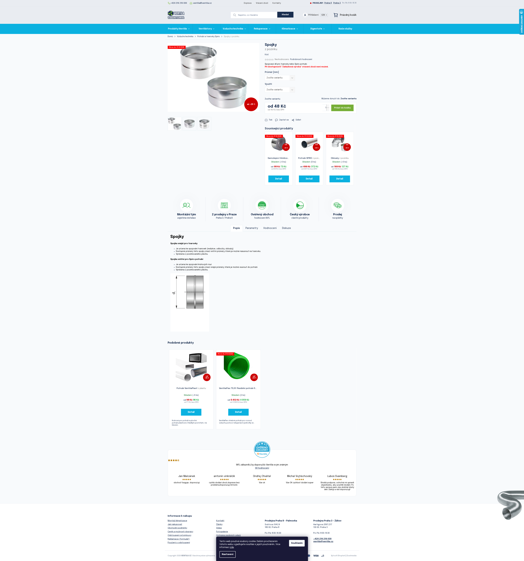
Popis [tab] (236, 228)
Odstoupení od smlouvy (179, 535)
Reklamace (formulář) (178, 539)
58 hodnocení (262, 468)
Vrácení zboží (262, 3)
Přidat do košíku (342, 108)
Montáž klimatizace (177, 521)
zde (232, 547)
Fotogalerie (222, 532)
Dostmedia (351, 556)
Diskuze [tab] (286, 228)
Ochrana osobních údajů (228, 535)
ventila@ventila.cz (323, 541)
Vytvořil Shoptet (338, 556)
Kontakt (220, 521)
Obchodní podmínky (177, 528)
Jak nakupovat (175, 524)
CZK (323, 15)
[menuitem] (179, 29)
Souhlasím (297, 543)
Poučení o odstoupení (179, 543)
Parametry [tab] (251, 228)
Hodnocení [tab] (270, 228)
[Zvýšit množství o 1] (327, 106)
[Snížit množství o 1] (327, 109)
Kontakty (276, 3)
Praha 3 (337, 3)
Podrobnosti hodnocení (301, 59)
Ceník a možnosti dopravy (180, 532)
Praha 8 (328, 3)
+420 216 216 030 (322, 539)
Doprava (248, 3)
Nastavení (227, 554)
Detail (278, 179)
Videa (219, 528)
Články (219, 524)
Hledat (285, 15)
